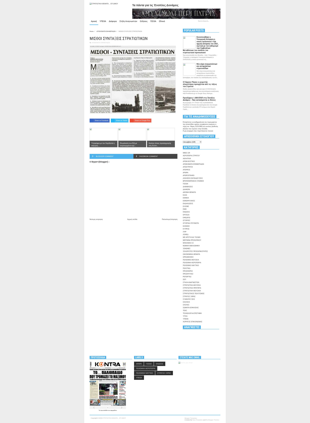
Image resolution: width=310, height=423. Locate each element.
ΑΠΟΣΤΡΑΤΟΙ (188, 167)
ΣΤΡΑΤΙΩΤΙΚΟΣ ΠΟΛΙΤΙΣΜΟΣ (193, 293)
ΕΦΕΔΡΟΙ (186, 218)
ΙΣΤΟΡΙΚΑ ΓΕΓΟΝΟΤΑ (191, 223)
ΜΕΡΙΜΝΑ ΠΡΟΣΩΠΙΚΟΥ (192, 240)
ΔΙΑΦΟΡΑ (186, 189)
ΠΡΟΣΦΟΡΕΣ (188, 271)
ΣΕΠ (184, 279)
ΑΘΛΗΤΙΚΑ (187, 158)
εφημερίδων (113, 410)
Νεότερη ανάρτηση (96, 219)
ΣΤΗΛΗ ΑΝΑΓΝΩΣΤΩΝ (191, 282)
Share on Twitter (121, 120)
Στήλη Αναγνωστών (128, 21)
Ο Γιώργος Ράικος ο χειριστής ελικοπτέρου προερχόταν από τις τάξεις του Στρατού (200, 84)
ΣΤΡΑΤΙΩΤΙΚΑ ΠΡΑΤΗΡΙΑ (192, 288)
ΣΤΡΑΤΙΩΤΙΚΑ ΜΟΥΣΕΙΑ (192, 285)
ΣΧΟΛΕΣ (186, 305)
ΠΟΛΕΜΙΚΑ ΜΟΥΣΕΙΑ (191, 260)
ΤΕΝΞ (185, 310)
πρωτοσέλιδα (104, 410)
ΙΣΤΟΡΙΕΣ (186, 220)
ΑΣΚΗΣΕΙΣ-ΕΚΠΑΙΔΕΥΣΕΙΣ (193, 178)
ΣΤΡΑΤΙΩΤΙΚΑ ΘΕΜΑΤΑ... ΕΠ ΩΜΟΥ (114, 418)
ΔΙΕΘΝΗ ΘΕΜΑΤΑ (189, 192)
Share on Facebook (101, 120)
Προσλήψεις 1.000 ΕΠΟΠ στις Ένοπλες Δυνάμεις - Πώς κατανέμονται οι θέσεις (199, 99)
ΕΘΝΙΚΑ (186, 198)
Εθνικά (162, 21)
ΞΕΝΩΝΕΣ (186, 248)
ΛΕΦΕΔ (185, 234)
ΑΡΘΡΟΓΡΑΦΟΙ (188, 175)
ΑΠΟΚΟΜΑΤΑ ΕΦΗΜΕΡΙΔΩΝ (101, 42)
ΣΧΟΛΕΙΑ (186, 302)
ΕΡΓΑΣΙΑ (186, 215)
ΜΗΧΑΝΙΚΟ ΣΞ (188, 243)
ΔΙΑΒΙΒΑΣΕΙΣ (188, 187)
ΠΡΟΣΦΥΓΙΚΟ (188, 274)
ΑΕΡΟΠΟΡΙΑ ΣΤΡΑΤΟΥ (191, 156)
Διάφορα (113, 21)
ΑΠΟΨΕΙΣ (186, 170)
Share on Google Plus (142, 120)
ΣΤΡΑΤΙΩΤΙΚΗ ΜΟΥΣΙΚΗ (192, 291)
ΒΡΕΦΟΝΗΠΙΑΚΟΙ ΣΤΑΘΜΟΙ (193, 181)
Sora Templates (197, 420)
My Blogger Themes (212, 420)
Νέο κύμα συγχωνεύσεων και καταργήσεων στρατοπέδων (207, 66)
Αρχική (94, 21)
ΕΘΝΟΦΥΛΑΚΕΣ (189, 201)
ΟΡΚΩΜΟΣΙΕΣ (188, 257)
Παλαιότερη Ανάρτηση (169, 219)
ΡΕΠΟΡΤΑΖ (187, 277)
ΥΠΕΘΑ (103, 21)
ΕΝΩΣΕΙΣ (186, 212)
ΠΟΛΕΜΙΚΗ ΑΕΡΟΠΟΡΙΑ (192, 263)
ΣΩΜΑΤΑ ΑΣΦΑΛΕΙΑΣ (191, 308)
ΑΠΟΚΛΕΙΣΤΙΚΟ (189, 161)
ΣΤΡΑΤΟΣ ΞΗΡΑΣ (189, 296)
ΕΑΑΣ (185, 195)
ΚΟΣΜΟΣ (186, 226)
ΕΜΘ (184, 209)
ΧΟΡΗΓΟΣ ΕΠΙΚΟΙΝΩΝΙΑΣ (192, 322)
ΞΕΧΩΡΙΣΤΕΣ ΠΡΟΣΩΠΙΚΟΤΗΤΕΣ (195, 251)
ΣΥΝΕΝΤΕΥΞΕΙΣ (189, 299)
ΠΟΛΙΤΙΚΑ (186, 268)
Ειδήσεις (143, 21)
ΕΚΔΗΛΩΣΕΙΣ (188, 203)
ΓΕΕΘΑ (153, 21)
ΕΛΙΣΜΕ (186, 206)
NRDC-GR (186, 153)
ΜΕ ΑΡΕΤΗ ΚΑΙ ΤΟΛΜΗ (191, 237)
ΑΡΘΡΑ (185, 173)
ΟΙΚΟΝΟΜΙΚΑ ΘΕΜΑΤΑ (191, 254)
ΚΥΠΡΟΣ (186, 229)
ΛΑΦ (184, 232)
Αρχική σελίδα (132, 219)
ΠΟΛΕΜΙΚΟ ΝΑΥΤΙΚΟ (191, 265)
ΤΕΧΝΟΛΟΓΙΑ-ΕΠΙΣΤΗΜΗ (192, 313)
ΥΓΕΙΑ (185, 316)
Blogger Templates (191, 418)
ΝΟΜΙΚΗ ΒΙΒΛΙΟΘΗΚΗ (191, 246)
